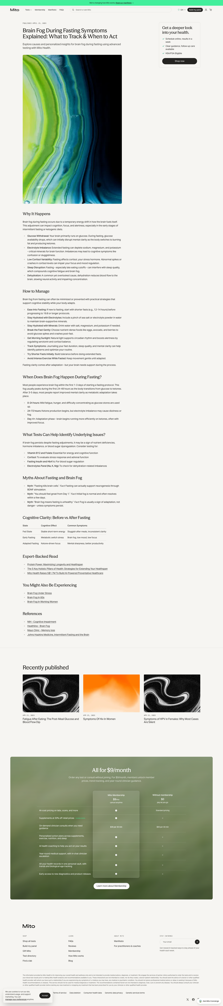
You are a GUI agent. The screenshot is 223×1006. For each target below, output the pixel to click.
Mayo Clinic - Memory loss (41, 630)
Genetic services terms (135, 993)
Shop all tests (29, 941)
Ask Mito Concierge (211, 1001)
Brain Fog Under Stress (39, 593)
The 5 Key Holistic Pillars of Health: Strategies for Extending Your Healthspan (67, 568)
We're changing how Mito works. (110, 3)
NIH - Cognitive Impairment (41, 621)
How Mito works (76, 956)
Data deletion (75, 993)
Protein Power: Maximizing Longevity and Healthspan (55, 564)
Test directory (29, 956)
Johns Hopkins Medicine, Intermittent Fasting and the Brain (58, 634)
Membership (40, 10)
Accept (45, 995)
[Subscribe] (197, 942)
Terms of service (59, 993)
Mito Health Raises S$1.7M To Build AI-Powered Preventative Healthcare (65, 573)
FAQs (61, 10)
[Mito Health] (29, 926)
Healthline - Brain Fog (38, 625)
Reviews (72, 946)
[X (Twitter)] (187, 999)
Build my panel (195, 10)
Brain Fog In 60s (35, 597)
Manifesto (52, 10)
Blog (70, 960)
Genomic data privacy (114, 993)
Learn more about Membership (111, 886)
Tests (27, 10)
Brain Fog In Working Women (42, 601)
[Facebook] (193, 999)
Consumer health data (93, 993)
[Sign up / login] (206, 10)
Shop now (179, 61)
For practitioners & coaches (127, 946)
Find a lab (27, 960)
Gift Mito (27, 951)
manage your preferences (16, 999)
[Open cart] (211, 10)
